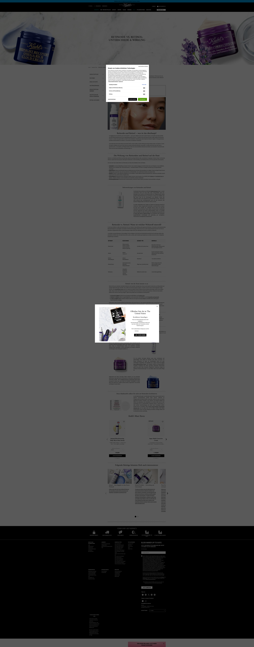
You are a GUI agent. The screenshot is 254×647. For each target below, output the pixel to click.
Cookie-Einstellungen (112, 99)
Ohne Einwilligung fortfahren (143, 66)
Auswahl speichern (132, 99)
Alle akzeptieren (142, 99)
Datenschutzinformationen (113, 81)
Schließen (157, 306)
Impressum (121, 81)
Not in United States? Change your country (140, 328)
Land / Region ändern (140, 335)
